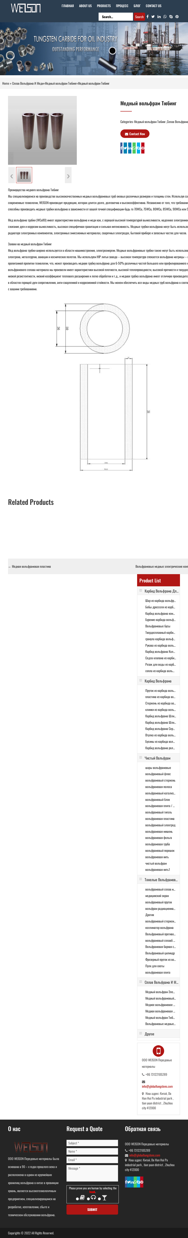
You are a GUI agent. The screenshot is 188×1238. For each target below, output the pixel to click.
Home (5, 83)
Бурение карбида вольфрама (160, 619)
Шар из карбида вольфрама (160, 600)
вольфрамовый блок (157, 799)
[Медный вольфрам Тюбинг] (42, 129)
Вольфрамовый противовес (160, 933)
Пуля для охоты (154, 965)
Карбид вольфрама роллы (160, 747)
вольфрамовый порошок (159, 850)
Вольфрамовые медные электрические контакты (160, 1023)
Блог (137, 5)
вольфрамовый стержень (160, 780)
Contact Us (153, 5)
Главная (68, 5)
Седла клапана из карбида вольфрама (160, 657)
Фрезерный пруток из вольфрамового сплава (160, 959)
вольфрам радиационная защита (160, 908)
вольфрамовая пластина (159, 818)
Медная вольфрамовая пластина (29, 566)
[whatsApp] (165, 16)
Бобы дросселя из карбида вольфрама (160, 606)
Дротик (149, 914)
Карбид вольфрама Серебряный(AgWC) (160, 728)
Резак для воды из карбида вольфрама (160, 664)
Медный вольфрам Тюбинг (60, 83)
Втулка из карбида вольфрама (160, 734)
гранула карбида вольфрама (160, 638)
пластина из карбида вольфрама (160, 696)
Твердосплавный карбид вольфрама (160, 632)
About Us (85, 5)
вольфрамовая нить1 (157, 869)
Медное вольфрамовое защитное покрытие (160, 1004)
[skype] (171, 16)
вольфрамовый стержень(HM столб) (160, 921)
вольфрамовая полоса (158, 786)
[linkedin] (159, 16)
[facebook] (148, 16)
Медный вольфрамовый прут (160, 998)
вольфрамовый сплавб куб (160, 940)
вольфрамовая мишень (159, 831)
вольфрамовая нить (157, 856)
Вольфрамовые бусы (157, 625)
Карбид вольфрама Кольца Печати (160, 651)
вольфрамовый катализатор (160, 793)
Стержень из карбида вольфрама (160, 703)
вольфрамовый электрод (160, 824)
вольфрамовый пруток (158, 902)
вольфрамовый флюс (158, 773)
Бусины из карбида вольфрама (160, 741)
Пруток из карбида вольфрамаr (160, 690)
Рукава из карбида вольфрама (160, 645)
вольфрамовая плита (157, 972)
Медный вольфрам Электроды (160, 991)
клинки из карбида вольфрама (160, 709)
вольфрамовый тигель (158, 812)
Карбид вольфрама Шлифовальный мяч (160, 715)
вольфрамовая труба (157, 843)
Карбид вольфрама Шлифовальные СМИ (160, 722)
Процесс (122, 5)
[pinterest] (177, 16)
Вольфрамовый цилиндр (160, 952)
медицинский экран (157, 895)
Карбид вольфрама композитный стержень (160, 613)
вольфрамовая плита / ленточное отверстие (160, 805)
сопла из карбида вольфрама (160, 670)
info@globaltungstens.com (157, 1086)
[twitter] (153, 16)
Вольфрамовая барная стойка (160, 946)
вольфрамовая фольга (158, 837)
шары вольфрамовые (158, 767)
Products (104, 5)
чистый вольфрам (156, 863)
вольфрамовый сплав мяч (160, 889)
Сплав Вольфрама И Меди (27, 83)
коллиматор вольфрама (159, 927)
